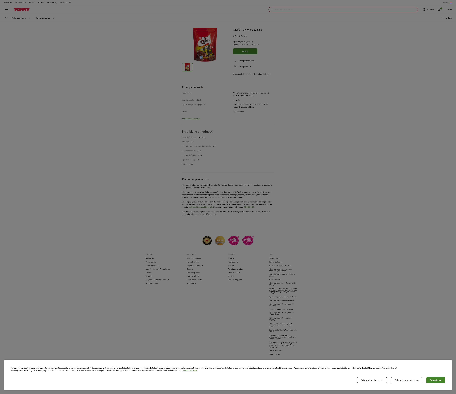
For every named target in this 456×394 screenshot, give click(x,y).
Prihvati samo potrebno (407, 380)
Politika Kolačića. (190, 370)
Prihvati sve (436, 380)
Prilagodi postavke (370, 380)
